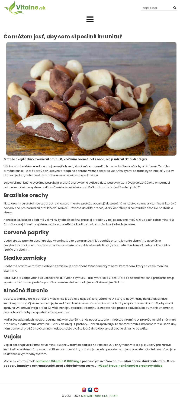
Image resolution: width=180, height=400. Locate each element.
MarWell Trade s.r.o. (94, 396)
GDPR (114, 396)
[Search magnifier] (174, 7)
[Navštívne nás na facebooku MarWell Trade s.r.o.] (90, 390)
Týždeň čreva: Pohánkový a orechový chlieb (129, 366)
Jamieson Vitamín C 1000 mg (57, 361)
